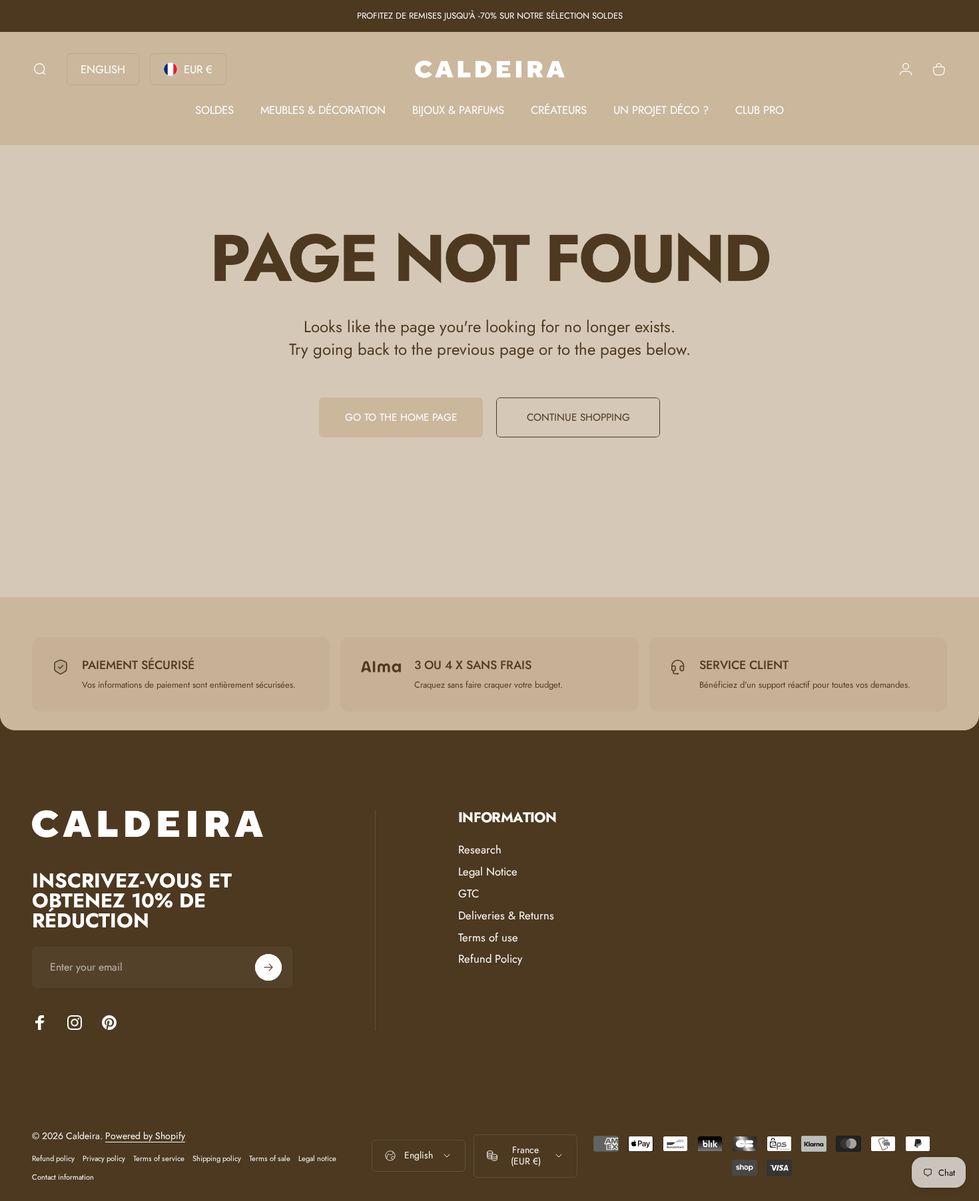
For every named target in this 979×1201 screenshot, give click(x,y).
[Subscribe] (268, 967)
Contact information (63, 1177)
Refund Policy (490, 959)
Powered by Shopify (145, 1135)
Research (479, 850)
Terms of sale (269, 1158)
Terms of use (488, 937)
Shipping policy (216, 1158)
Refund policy (53, 1158)
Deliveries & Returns (506, 915)
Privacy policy (104, 1158)
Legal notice (317, 1158)
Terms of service (158, 1158)
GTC (468, 894)
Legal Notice (487, 872)
